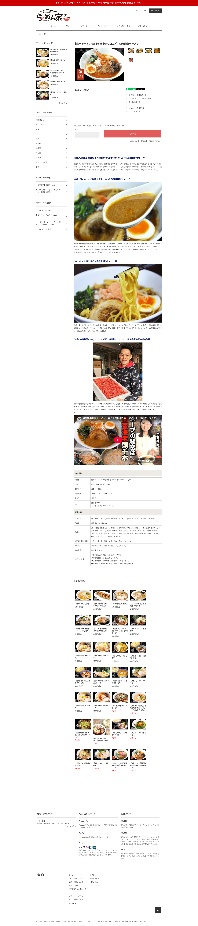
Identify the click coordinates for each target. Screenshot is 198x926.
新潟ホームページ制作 (141, 921)
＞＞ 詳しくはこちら (68, 826)
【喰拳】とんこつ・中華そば (137, 682)
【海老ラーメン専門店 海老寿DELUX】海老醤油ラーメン (120, 765)
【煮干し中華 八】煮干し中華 (119, 657)
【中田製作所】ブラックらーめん (119, 707)
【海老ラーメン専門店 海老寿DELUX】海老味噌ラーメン (138, 765)
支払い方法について (76, 878)
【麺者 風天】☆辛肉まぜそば (138, 734)
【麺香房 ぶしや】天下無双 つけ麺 (138, 657)
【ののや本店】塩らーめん (82, 707)
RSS (70, 903)
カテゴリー (67, 26)
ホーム (53, 26)
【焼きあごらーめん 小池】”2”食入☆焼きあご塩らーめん (120, 631)
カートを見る (94, 878)
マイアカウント (95, 875)
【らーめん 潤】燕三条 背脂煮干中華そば (58, 50)
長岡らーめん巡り (119, 921)
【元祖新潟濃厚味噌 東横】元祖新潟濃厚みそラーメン (82, 735)
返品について (134, 141)
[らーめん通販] (53, 15)
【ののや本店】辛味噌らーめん (101, 707)
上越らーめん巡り (129, 921)
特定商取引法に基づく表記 (150, 141)
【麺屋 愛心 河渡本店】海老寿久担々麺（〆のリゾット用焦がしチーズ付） (138, 708)
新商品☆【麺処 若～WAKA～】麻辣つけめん (101, 739)
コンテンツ (102, 26)
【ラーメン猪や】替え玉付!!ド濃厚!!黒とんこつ (57, 72)
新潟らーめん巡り (109, 921)
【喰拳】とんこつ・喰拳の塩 (101, 764)
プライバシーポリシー (77, 896)
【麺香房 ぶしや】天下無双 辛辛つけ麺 (82, 682)
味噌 (45, 34)
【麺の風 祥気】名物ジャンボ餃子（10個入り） (101, 605)
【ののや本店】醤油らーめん (82, 657)
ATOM (75, 903)
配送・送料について (76, 882)
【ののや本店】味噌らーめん (101, 657)
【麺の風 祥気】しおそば (57, 60)
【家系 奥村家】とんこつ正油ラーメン (101, 682)
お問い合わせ (142, 26)
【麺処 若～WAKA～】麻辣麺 (58, 93)
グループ (84, 26)
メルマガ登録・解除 (123, 26)
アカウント (142, 10)
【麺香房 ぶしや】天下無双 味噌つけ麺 (119, 682)
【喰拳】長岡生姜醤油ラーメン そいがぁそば (82, 630)
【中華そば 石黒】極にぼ (57, 81)
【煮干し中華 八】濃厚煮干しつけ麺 (119, 734)
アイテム (157, 10)
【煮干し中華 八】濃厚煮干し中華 (82, 764)
